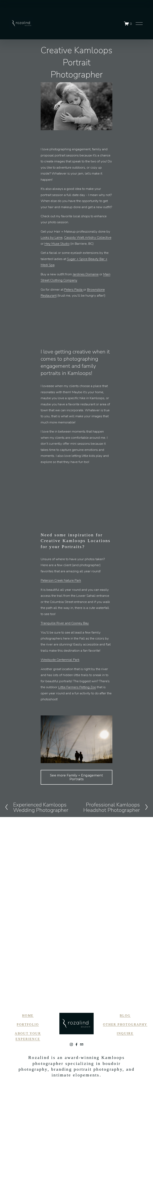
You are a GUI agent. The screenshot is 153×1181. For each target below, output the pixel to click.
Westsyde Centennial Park (60, 659)
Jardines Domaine (86, 274)
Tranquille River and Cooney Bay (65, 623)
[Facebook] (76, 1044)
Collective (104, 237)
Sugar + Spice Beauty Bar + (87, 258)
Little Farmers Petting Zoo (77, 687)
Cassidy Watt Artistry (80, 237)
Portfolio (28, 1024)
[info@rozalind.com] (81, 1044)
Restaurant (49, 295)
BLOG (125, 1015)
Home (28, 1015)
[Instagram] (71, 1044)
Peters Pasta (73, 289)
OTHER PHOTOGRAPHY (125, 1024)
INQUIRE (125, 1033)
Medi (44, 264)
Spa (51, 264)
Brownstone (96, 289)
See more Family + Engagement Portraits (76, 777)
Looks (45, 237)
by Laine (56, 237)
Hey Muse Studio (57, 243)
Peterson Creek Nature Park (61, 580)
